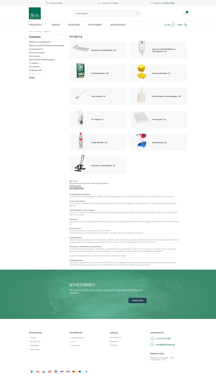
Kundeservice (118, 24)
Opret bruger (35, 349)
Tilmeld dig (137, 300)
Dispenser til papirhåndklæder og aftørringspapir (46, 45)
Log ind (167, 25)
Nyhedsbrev (95, 24)
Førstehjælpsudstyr (36, 49)
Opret (180, 25)
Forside (31, 32)
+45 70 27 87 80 (163, 338)
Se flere (32, 77)
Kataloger (74, 24)
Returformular (35, 341)
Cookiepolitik (75, 345)
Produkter (35, 24)
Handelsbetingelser (78, 338)
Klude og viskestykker (37, 52)
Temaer (56, 24)
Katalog (33, 338)
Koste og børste (34, 56)
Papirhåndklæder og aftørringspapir (42, 59)
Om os (73, 341)
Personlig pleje (34, 66)
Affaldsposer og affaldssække (40, 42)
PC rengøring (33, 63)
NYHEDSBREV (82, 284)
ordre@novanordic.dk (165, 344)
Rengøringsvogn (35, 73)
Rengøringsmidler (35, 70)
